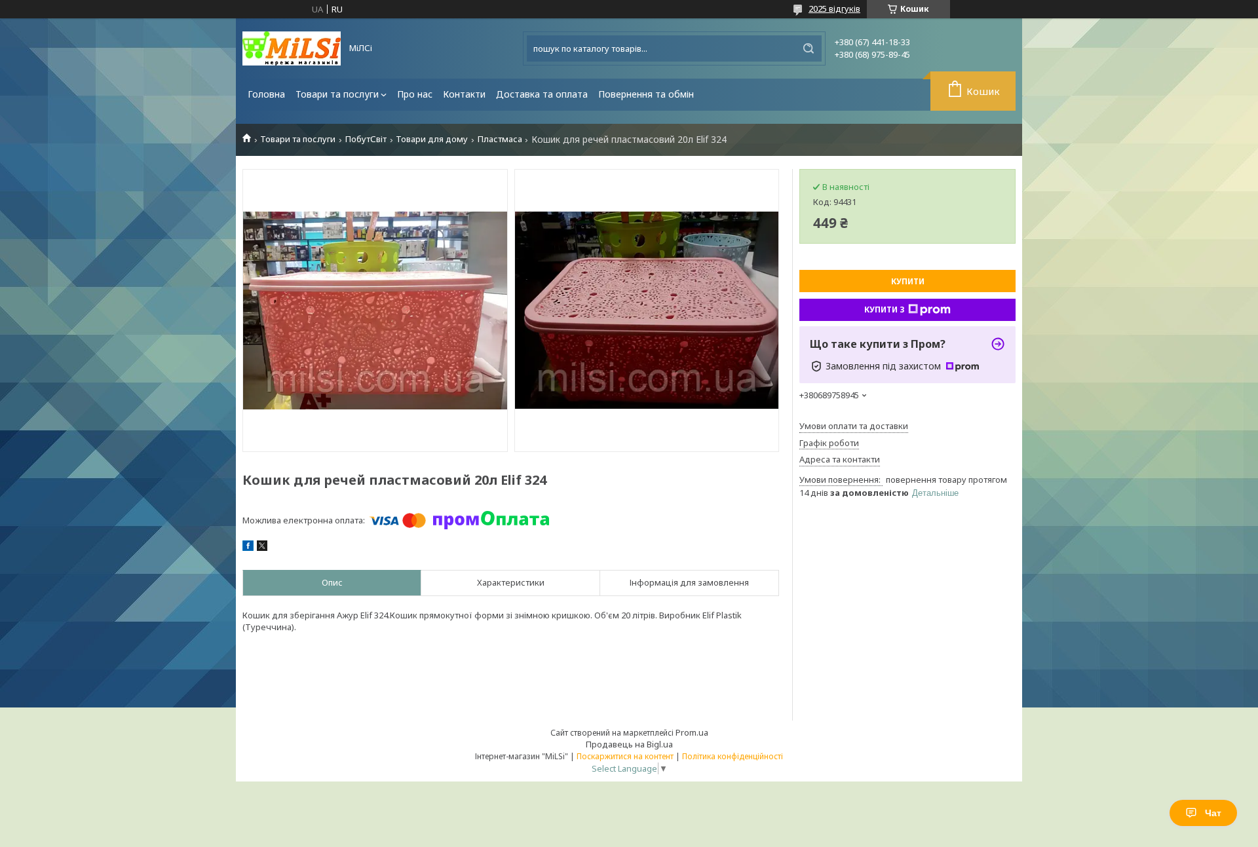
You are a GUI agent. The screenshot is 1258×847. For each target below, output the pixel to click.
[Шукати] (808, 48)
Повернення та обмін (646, 94)
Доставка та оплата (542, 94)
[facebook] (248, 548)
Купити (907, 281)
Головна (266, 94)
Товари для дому (432, 139)
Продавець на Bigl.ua (629, 744)
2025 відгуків (834, 8)
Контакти (464, 94)
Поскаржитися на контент (625, 756)
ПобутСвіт (366, 139)
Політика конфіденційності (732, 756)
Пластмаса (500, 139)
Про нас (414, 94)
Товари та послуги (337, 94)
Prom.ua (692, 732)
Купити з (884, 309)
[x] (262, 548)
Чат (1213, 813)
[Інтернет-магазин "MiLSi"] (291, 48)
